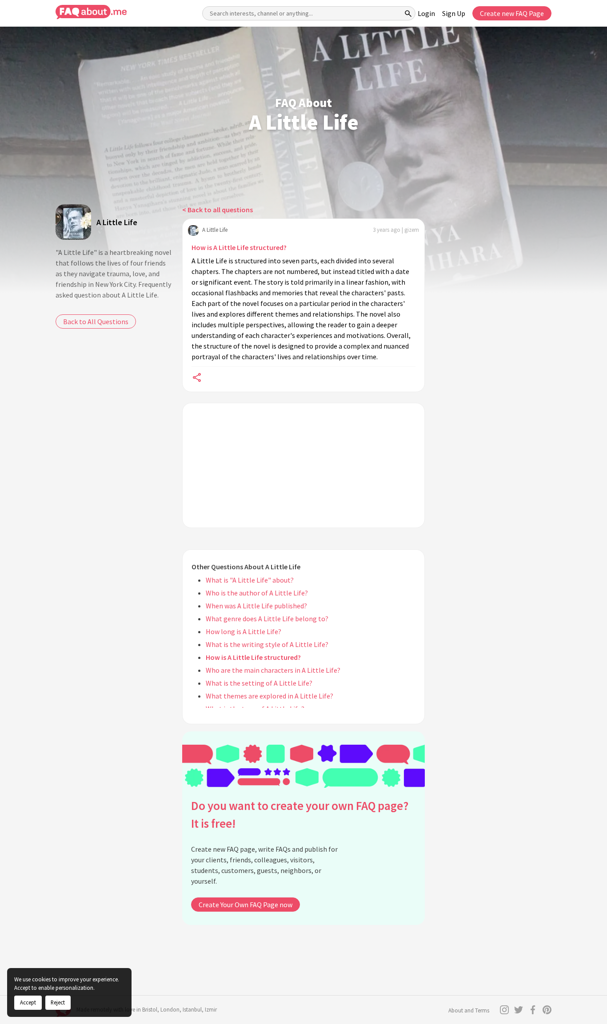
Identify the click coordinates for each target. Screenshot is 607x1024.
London (170, 1009)
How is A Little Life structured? (239, 247)
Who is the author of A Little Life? (257, 592)
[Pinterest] (547, 1009)
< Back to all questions (217, 209)
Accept (28, 1002)
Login (426, 13)
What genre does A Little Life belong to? (267, 618)
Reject (58, 1002)
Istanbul (192, 1009)
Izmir (211, 1009)
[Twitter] (518, 1009)
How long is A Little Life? (243, 631)
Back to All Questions (95, 321)
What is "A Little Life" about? (250, 580)
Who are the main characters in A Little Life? (273, 670)
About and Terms (468, 1010)
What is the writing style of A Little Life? (267, 644)
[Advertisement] (303, 465)
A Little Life (116, 222)
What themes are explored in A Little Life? (269, 695)
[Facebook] (532, 1009)
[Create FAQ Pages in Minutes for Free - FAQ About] (91, 12)
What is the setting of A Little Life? (259, 683)
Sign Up (453, 13)
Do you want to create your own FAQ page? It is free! (299, 814)
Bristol (149, 1009)
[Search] (408, 13)
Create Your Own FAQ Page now (245, 904)
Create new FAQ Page (512, 13)
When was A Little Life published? (256, 605)
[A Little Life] (73, 222)
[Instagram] (504, 1009)
